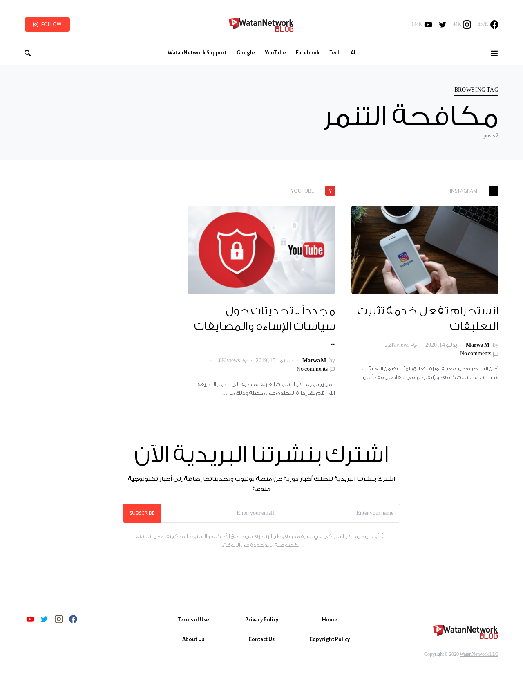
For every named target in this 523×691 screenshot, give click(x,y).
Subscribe (142, 512)
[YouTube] (30, 619)
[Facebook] (73, 619)
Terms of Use (193, 620)
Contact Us (261, 639)
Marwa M (477, 345)
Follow (51, 24)
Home (329, 620)
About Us (193, 639)
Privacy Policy (261, 620)
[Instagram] (59, 619)
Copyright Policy (329, 639)
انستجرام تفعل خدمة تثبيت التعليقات (428, 319)
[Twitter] (443, 24)
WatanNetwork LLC (479, 654)
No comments (475, 354)
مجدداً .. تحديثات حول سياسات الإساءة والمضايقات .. (264, 326)
